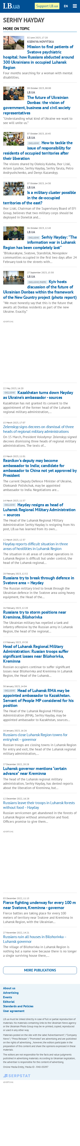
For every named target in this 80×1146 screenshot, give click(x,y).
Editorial (9, 1002)
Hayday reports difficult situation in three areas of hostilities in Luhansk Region (35, 546)
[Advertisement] (41, 351)
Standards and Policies (18, 1006)
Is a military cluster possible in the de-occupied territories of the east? (39, 198)
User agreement (13, 1011)
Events (7, 997)
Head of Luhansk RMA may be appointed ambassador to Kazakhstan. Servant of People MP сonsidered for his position (38, 698)
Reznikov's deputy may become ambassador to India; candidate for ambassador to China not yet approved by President (40, 468)
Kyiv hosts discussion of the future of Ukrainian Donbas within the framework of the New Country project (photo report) (40, 289)
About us (9, 988)
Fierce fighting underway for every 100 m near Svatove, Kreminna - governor (39, 905)
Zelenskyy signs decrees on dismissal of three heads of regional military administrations (38, 429)
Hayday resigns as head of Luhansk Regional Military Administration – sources (39, 509)
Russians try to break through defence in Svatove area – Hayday (38, 580)
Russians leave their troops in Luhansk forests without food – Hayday (39, 805)
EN (66, 6)
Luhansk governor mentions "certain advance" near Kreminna (34, 771)
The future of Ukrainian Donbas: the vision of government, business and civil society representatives (36, 105)
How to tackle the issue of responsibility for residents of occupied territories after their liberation (37, 150)
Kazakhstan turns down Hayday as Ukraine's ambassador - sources (38, 395)
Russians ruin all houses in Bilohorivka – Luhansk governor (34, 939)
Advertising (11, 993)
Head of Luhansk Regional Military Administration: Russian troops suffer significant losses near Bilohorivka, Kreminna (35, 654)
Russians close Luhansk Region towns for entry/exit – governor (35, 737)
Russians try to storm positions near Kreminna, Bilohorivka (34, 614)
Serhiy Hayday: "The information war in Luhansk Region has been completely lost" (40, 242)
